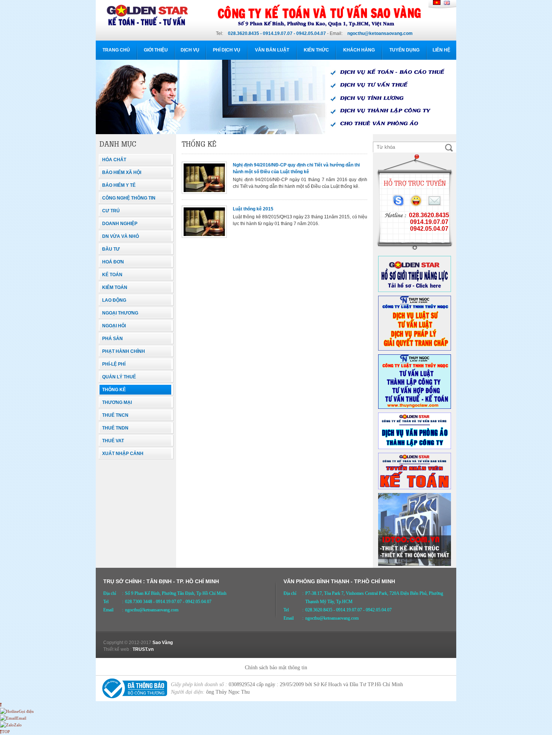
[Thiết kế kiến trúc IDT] (414, 564)
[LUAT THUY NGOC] (414, 349)
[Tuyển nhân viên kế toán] (414, 487)
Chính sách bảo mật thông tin (276, 667)
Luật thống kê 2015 (253, 209)
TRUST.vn (143, 649)
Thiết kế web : (117, 649)
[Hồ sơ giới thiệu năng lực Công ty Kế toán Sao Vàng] (414, 290)
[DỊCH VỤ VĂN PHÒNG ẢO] (414, 447)
